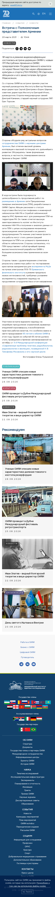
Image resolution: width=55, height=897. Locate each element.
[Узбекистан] (7, 703)
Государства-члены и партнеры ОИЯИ (27, 751)
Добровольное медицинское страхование (27, 857)
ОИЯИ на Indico (27, 823)
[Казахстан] (48, 703)
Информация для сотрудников (27, 840)
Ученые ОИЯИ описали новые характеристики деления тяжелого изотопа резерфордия (22, 375)
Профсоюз (27, 843)
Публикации (11, 366)
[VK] (27, 664)
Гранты (27, 790)
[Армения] (39, 708)
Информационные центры (27, 757)
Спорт (27, 853)
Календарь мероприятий (27, 817)
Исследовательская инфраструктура (27, 777)
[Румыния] (19, 703)
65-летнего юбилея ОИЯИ (35, 334)
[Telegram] (21, 664)
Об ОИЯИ (27, 740)
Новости (34, 23)
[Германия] (34, 720)
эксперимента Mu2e (41, 267)
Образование (27, 804)
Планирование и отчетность (27, 784)
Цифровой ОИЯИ (27, 652)
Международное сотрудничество (27, 754)
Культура (9, 388)
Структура (27, 744)
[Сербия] (22, 720)
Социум (27, 836)
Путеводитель (27, 657)
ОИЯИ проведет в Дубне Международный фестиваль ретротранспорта (26, 395)
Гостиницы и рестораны (27, 863)
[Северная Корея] (42, 703)
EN (43, 14)
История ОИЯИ (27, 764)
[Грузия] (16, 708)
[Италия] (28, 720)
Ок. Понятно (27, 892)
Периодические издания (27, 827)
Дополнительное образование (27, 860)
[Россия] (25, 703)
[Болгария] (28, 708)
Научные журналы (28, 797)
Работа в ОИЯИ (27, 642)
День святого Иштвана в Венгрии (24, 623)
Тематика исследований (27, 774)
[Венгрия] (39, 720)
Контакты (27, 869)
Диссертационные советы (27, 801)
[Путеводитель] (38, 13)
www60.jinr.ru (16, 5)
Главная (6, 23)
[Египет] (10, 708)
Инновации (27, 787)
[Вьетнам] (22, 708)
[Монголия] (31, 703)
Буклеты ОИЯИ (27, 761)
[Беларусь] (34, 708)
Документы (27, 747)
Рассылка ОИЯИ (27, 830)
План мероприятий (27, 820)
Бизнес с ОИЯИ (27, 647)
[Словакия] (13, 703)
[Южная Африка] (16, 720)
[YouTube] (34, 664)
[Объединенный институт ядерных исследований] (27, 694)
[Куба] (37, 703)
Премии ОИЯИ (27, 794)
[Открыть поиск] (33, 13)
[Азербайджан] (45, 708)
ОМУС (27, 847)
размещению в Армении (13, 201)
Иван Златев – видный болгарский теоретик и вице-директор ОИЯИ (22, 414)
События (20, 23)
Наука (27, 770)
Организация (14, 593)
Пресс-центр (28, 873)
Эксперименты (27, 780)
